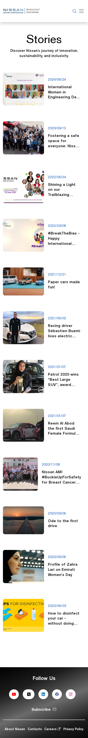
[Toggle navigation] (81, 11)
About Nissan (15, 729)
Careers (50, 729)
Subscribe (41, 709)
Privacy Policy (73, 729)
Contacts (35, 729)
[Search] (73, 11)
